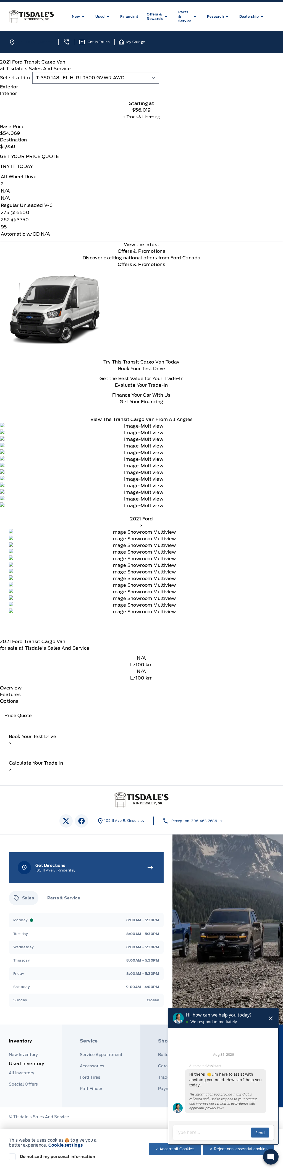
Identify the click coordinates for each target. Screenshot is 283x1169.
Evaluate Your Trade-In (141, 385)
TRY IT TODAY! (17, 166)
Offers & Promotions (142, 264)
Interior (8, 93)
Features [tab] (10, 694)
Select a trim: (15, 77)
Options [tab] (9, 701)
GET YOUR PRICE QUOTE (29, 156)
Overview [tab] (11, 688)
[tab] (141, 87)
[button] (66, 42)
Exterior (9, 86)
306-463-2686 (204, 821)
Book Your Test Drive (141, 368)
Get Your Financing (141, 401)
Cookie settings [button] (65, 1145)
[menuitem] (79, 16)
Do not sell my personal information (57, 1156)
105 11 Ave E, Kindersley (37, 42)
